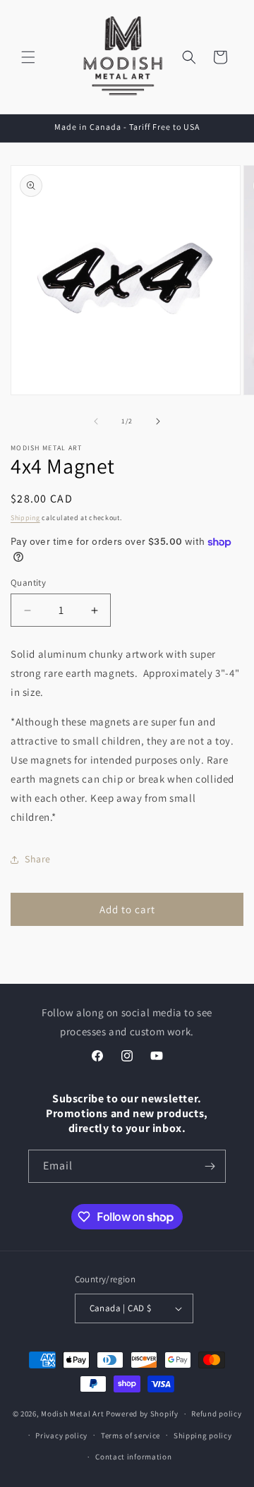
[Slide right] (158, 421)
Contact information (133, 1457)
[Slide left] (95, 421)
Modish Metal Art (72, 1414)
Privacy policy (61, 1435)
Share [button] (38, 859)
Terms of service (130, 1435)
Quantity (28, 583)
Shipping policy (203, 1435)
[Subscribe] (209, 1166)
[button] (28, 57)
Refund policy (216, 1414)
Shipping (25, 517)
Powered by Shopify (142, 1414)
